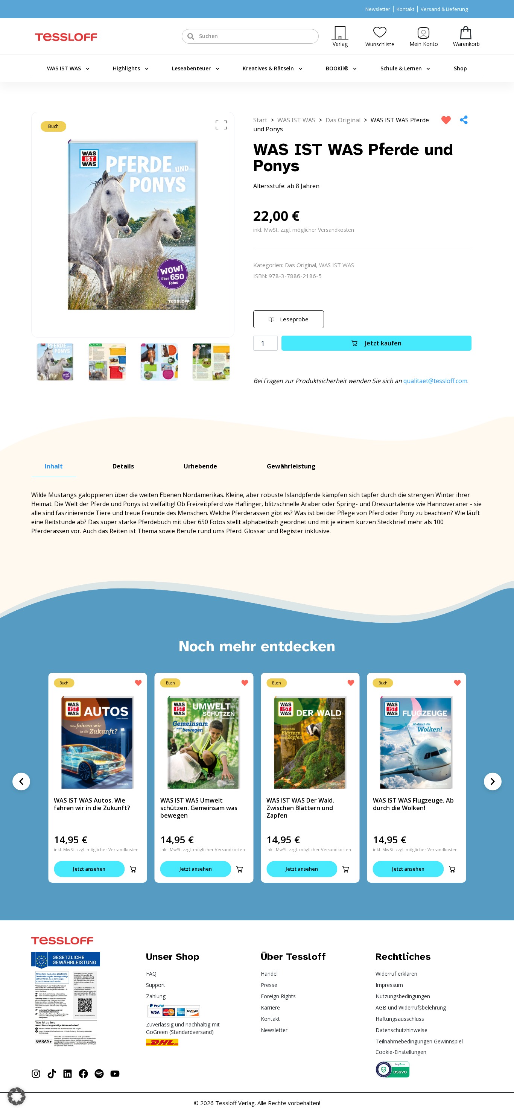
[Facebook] (83, 1073)
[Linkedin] (67, 1073)
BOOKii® (337, 68)
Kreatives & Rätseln (268, 68)
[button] (133, 869)
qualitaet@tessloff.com (435, 381)
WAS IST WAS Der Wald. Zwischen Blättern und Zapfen (300, 808)
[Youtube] (115, 1073)
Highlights (126, 68)
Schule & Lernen (401, 68)
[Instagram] (36, 1073)
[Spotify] (99, 1073)
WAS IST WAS (64, 68)
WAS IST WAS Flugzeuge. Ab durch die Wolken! (413, 804)
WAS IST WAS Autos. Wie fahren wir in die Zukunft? (92, 804)
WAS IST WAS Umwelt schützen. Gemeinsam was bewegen (198, 808)
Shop (460, 68)
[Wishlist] (379, 32)
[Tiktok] (51, 1073)
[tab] (53, 466)
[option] (132, 225)
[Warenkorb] (465, 32)
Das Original (342, 120)
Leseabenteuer (191, 68)
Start (260, 120)
